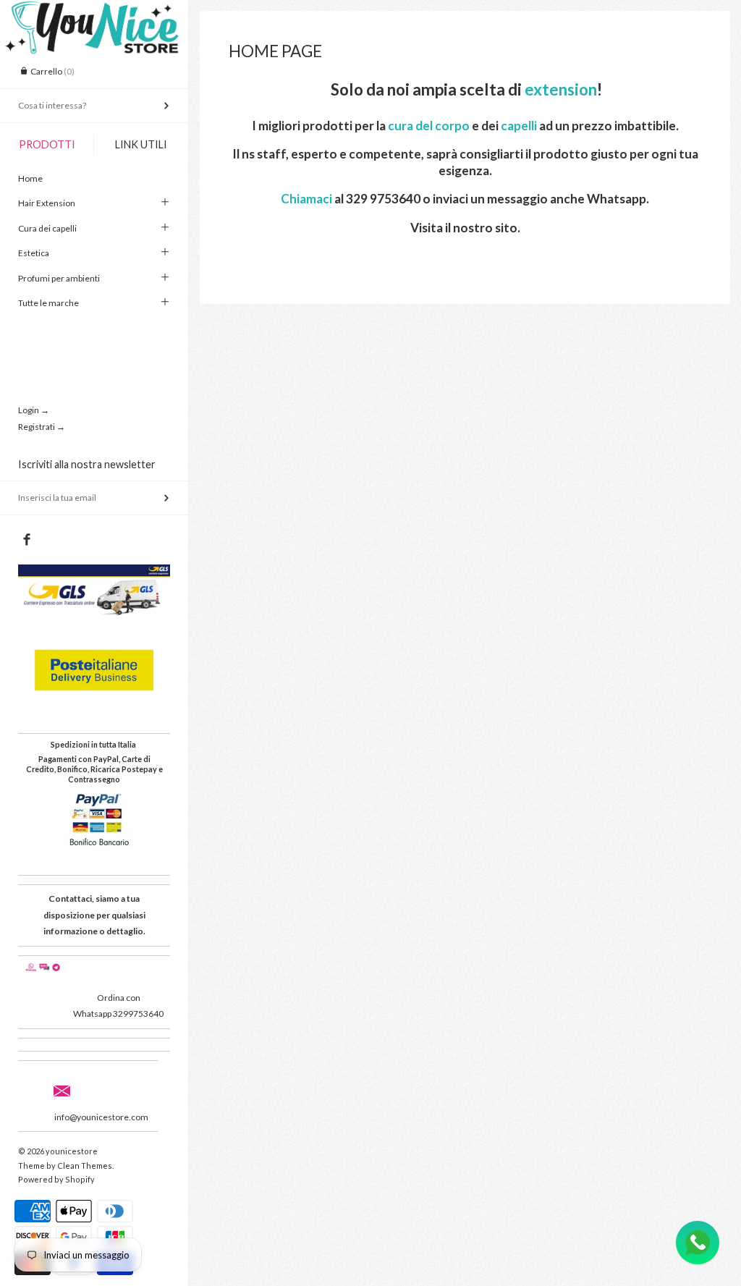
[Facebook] (26, 540)
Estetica (33, 253)
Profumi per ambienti (59, 278)
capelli (520, 125)
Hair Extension (46, 203)
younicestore (72, 1151)
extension (561, 89)
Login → (33, 410)
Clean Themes (84, 1165)
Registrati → (41, 426)
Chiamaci (306, 198)
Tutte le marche (48, 302)
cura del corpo (429, 125)
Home (30, 178)
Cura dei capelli (47, 228)
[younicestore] (94, 13)
